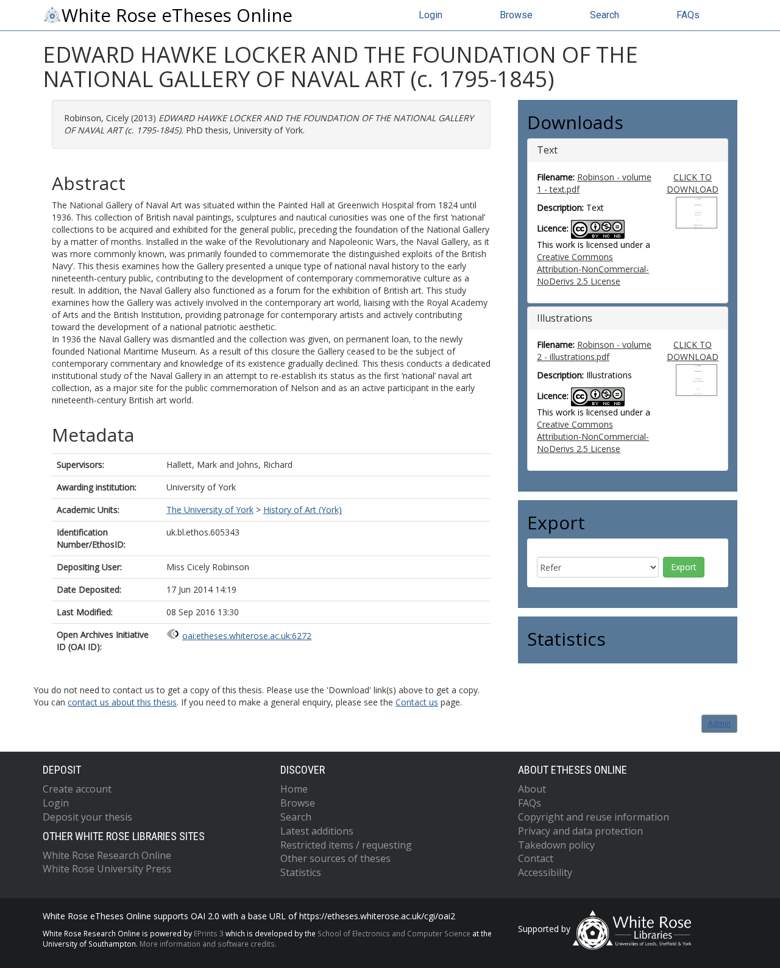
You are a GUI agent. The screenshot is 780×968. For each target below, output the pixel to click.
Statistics (300, 872)
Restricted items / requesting (346, 845)
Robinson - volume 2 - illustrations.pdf (594, 350)
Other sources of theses (335, 858)
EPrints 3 (209, 933)
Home (294, 789)
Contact (535, 858)
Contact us (416, 702)
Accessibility (545, 872)
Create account (77, 789)
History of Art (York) (302, 509)
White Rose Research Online (107, 855)
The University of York (210, 509)
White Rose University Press (107, 868)
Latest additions (316, 831)
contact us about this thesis (122, 702)
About (532, 789)
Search (604, 15)
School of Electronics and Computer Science (393, 933)
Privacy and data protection (580, 831)
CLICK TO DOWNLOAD (692, 183)
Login (430, 15)
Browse (516, 15)
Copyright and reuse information (593, 817)
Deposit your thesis (87, 817)
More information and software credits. (208, 944)
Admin (719, 723)
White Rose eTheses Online (177, 15)
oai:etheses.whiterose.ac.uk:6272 (246, 635)
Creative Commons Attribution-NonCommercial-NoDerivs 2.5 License (593, 269)
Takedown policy (556, 845)
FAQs (688, 15)
